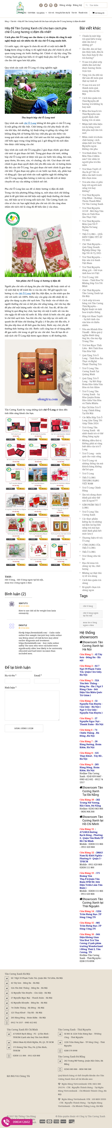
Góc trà (51, 13)
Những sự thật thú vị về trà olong (91, 574)
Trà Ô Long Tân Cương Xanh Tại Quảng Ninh (90, 371)
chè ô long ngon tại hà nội (30, 579)
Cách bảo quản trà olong (91, 582)
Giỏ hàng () (99, 13)
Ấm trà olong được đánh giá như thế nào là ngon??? (92, 497)
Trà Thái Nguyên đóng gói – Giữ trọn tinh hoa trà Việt (92, 270)
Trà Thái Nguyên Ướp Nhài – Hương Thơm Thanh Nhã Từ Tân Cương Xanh (92, 200)
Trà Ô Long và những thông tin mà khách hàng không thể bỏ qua (92, 465)
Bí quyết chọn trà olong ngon (91, 589)
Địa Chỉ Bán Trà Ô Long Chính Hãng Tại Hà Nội (91, 410)
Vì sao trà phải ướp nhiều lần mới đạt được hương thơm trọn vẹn (92, 66)
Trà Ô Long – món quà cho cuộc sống (91, 455)
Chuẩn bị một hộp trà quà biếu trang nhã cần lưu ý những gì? (91, 40)
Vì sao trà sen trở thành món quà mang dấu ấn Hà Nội (91, 89)
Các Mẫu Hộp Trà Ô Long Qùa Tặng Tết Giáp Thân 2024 (92, 420)
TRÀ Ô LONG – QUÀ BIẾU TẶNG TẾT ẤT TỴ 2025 (92, 237)
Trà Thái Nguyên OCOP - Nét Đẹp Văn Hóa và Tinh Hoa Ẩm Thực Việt (92, 213)
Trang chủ (22, 13)
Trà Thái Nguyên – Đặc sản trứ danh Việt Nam (92, 260)
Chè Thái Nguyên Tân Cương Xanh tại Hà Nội (92, 293)
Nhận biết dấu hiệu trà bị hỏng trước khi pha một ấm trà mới (92, 128)
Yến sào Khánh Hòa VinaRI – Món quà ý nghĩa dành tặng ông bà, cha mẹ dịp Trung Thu (92, 335)
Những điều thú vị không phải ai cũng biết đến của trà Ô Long (92, 445)
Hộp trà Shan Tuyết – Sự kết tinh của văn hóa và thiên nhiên (92, 321)
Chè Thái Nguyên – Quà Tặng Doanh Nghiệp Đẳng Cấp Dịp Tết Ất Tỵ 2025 (92, 249)
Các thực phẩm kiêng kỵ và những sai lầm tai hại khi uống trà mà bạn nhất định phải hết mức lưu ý (92, 526)
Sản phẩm (41, 13)
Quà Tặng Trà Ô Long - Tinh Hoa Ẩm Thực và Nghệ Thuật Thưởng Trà (92, 360)
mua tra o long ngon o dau (18, 582)
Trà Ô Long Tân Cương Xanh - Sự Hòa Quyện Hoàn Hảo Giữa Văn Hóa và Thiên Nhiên (91, 397)
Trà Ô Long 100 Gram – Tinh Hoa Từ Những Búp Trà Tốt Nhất (92, 282)
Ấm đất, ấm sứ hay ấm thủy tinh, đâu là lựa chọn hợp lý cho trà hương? (92, 53)
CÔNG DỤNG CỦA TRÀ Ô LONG (91, 546)
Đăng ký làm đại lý (62, 13)
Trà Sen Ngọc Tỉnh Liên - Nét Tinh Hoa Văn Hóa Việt (92, 348)
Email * (38, 675)
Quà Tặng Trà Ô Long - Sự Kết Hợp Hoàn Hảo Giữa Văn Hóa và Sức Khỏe (92, 383)
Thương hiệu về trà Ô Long (92, 539)
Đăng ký (77, 5)
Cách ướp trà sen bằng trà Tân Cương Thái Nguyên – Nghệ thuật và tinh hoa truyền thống (92, 306)
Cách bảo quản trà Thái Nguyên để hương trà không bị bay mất (92, 102)
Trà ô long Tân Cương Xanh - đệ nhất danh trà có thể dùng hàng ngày (92, 432)
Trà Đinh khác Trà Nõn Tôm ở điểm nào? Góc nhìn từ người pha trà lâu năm (91, 159)
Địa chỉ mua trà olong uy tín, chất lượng (91, 565)
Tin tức (74, 13)
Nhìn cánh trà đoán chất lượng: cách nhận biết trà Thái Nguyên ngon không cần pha (92, 143)
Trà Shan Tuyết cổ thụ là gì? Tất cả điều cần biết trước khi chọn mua (92, 173)
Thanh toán (82, 13)
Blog (7, 21)
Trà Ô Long (88, 473)
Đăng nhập (66, 5)
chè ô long (10, 579)
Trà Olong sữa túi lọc (91, 557)
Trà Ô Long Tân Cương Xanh (90, 513)
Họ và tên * (10, 675)
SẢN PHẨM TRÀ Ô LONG (91, 506)
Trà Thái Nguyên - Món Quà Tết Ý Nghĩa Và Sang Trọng (91, 226)
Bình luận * (11, 687)
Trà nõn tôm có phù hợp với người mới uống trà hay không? (92, 186)
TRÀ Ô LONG (88, 551)
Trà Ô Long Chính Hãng (91, 489)
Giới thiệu (31, 13)
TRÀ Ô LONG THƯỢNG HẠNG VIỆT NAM (90, 480)
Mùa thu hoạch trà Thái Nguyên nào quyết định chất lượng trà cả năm (91, 115)
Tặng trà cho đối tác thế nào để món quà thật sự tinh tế (92, 77)
